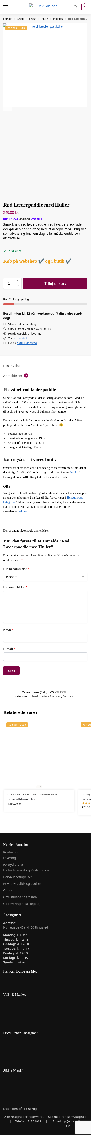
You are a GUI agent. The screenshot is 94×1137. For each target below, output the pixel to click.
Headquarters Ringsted (46, 696)
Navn (8, 630)
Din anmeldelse (15, 587)
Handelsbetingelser (17, 877)
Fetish (32, 19)
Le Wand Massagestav (21, 798)
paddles (22, 511)
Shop (20, 19)
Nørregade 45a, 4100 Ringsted (25, 927)
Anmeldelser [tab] (15, 375)
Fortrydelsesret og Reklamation (26, 870)
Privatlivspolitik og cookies (22, 884)
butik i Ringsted (27, 343)
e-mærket (21, 338)
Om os (8, 890)
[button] (83, 7)
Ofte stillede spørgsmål (20, 897)
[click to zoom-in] (45, 65)
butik (73, 472)
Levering (9, 858)
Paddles (58, 19)
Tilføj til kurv (55, 283)
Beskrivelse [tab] (11, 365)
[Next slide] (7, 106)
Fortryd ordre (13, 864)
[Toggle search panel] (75, 7)
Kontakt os (11, 852)
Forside (7, 19)
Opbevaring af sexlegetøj (21, 904)
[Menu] (9, 7)
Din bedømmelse (16, 569)
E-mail (9, 649)
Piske (45, 19)
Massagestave (48, 794)
